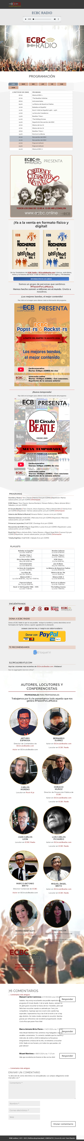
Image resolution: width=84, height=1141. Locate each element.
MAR (23, 84)
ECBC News (30, 934)
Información (36, 500)
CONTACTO (49, 1138)
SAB (61, 84)
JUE (43, 84)
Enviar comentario (63, 1123)
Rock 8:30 (30, 793)
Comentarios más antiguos (19, 995)
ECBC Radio (64, 747)
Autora (48, 940)
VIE (52, 84)
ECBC (58, 794)
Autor (15, 750)
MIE (33, 84)
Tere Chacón (70, 1138)
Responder (67, 999)
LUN (13, 84)
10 (48, 213)
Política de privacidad (36, 1138)
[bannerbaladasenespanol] (41, 216)
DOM (13, 88)
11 (50, 213)
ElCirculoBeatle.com (45, 666)
